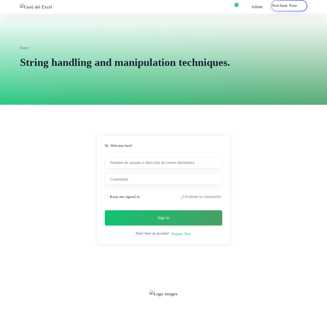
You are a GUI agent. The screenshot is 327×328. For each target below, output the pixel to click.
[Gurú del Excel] (36, 6)
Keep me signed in (125, 197)
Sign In (163, 218)
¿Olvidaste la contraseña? (201, 196)
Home (24, 48)
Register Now (181, 234)
